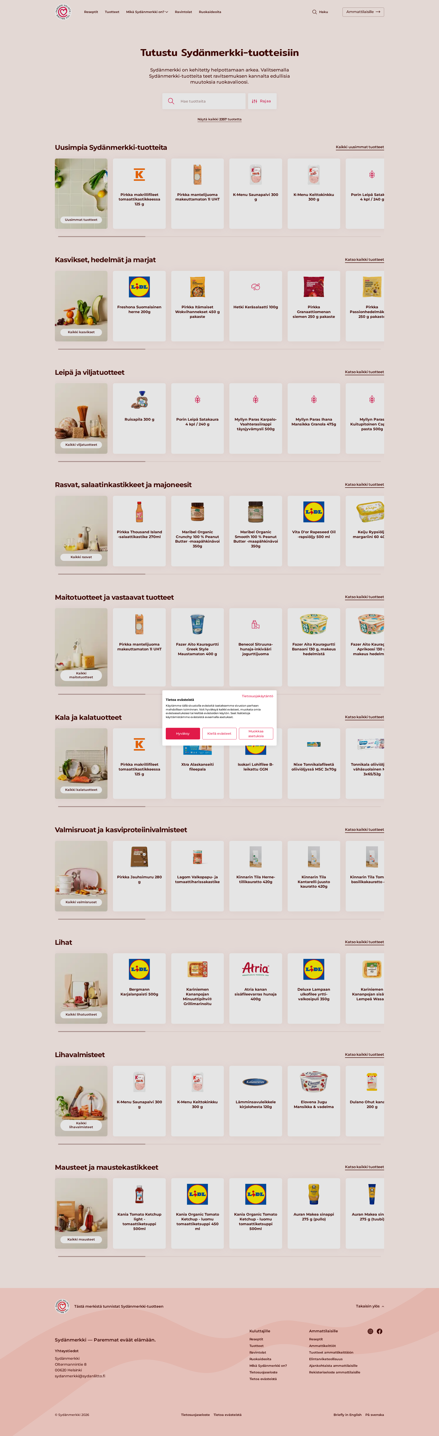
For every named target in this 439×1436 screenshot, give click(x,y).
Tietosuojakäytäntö (257, 696)
